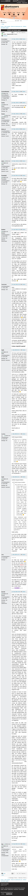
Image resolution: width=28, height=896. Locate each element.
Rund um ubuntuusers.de (16, 26)
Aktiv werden (7, 26)
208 (6, 44)
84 (17, 32)
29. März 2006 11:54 (16, 91)
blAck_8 (3, 129)
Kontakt (5, 889)
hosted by (3, 1)
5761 (7, 169)
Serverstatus (21, 889)
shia (2, 554)
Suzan (3, 114)
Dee (2, 844)
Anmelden (19, 2)
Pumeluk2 (4, 175)
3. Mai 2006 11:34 (15, 554)
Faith (2, 350)
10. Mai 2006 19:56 (16, 591)
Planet (23, 12)
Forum (9, 12)
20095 (7, 852)
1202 (7, 289)
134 (6, 111)
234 (6, 600)
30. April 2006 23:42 (16, 284)
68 (6, 100)
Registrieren (24, 2)
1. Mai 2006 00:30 (15, 350)
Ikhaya (18, 12)
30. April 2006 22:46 (16, 229)
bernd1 (3, 592)
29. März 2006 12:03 (16, 102)
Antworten (5, 35)
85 (19, 32)
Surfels (3, 434)
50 (6, 134)
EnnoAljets (4, 39)
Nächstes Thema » (23, 877)
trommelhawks (5, 91)
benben (3, 229)
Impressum (16, 889)
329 (6, 440)
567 (6, 184)
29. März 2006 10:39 (16, 39)
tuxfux (3, 102)
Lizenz (2, 889)
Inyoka (7, 883)
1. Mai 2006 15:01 (15, 477)
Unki (2, 161)
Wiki (14, 12)
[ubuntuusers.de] (10, 8)
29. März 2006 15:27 (16, 113)
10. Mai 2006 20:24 (16, 844)
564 (6, 358)
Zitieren (23, 39)
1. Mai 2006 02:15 (15, 434)
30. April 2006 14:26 (16, 175)
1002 (7, 123)
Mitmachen (14, 16)
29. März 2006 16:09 (16, 129)
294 (6, 238)
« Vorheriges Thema (12, 877)
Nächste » (24, 32)
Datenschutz (10, 889)
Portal (4, 12)
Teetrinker (4, 284)
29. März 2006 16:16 (16, 161)
